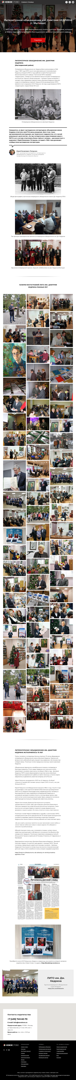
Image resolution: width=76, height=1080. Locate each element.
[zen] (9, 1050)
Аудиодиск (23, 1066)
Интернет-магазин (43, 1053)
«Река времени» (24, 1064)
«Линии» (23, 1053)
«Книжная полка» (25, 1055)
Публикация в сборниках (45, 1046)
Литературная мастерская (45, 1049)
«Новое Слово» (24, 1046)
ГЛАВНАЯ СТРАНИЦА (27, 2)
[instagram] (73, 2)
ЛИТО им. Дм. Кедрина (56, 979)
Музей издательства (61, 1049)
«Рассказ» (23, 1049)
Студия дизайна (60, 1051)
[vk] (70, 2)
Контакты (59, 1057)
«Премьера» (23, 1061)
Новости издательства (62, 1046)
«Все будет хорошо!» (26, 1051)
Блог (58, 1055)
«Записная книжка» (25, 1057)
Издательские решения (62, 1053)
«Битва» (23, 1059)
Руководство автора (43, 1057)
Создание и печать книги (45, 1051)
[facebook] (66, 2)
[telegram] (6, 1050)
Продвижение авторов (44, 1055)
